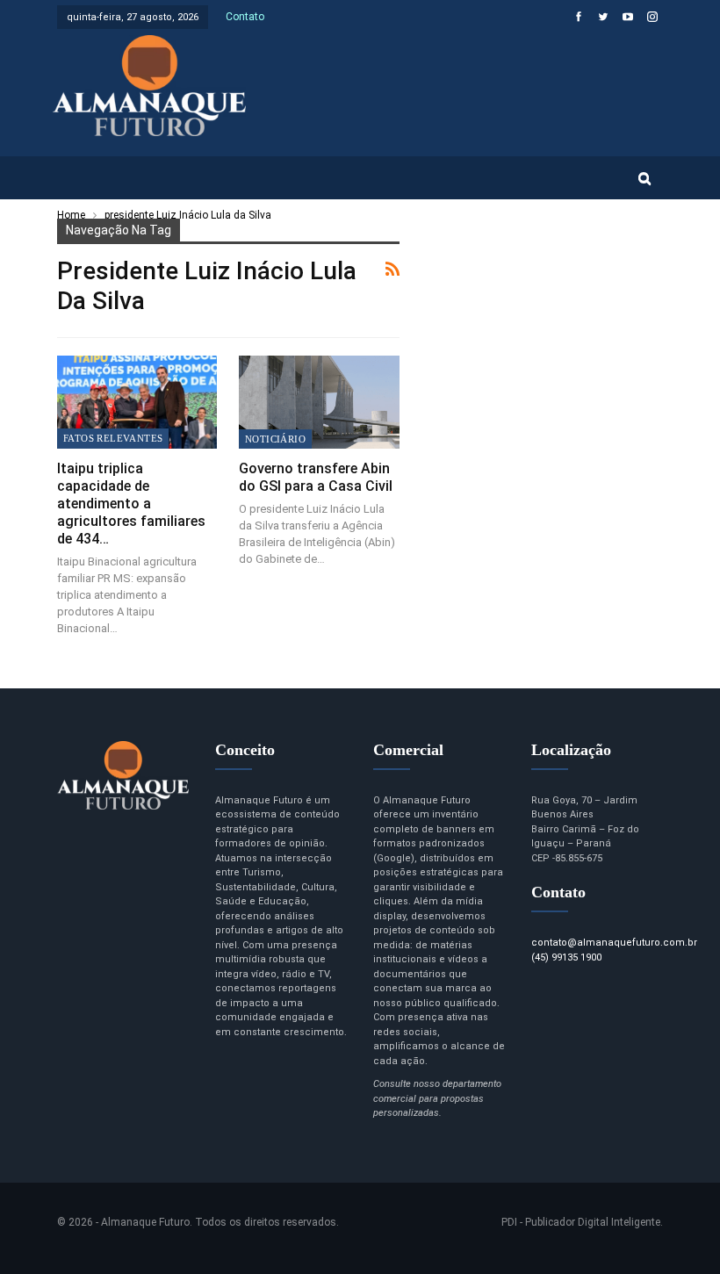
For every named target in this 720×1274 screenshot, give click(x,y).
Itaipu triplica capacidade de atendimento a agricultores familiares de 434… (131, 503)
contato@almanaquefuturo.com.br (614, 942)
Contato (245, 17)
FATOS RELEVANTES (112, 438)
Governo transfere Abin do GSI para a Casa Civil (315, 477)
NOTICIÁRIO (275, 439)
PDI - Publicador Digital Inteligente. (582, 1222)
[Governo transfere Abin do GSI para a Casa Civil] (319, 402)
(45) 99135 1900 (566, 957)
